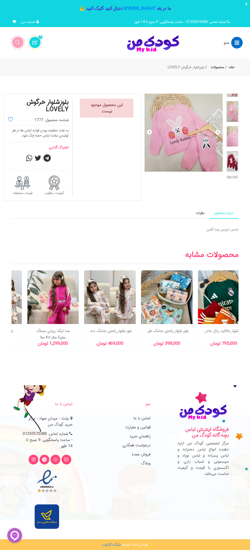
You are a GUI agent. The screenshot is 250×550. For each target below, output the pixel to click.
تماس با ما (142, 418)
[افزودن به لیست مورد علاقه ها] (10, 120)
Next (217, 132)
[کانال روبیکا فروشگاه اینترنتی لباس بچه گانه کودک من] (55, 459)
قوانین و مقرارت (138, 427)
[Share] (29, 159)
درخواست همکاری (136, 445)
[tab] (224, 213)
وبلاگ (146, 463)
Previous (149, 132)
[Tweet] (37, 159)
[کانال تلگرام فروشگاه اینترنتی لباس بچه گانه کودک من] (44, 459)
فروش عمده (141, 454)
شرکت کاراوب (111, 544)
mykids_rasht (140, 8)
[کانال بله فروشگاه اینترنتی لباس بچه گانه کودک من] (66, 459)
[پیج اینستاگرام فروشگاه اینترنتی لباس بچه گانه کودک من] (33, 459)
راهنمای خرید (140, 436)
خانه (232, 67)
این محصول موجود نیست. (106, 108)
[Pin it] (47, 159)
